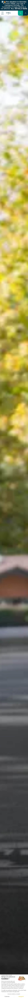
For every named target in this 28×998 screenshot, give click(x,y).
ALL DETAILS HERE (19, 9)
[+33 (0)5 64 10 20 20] (20, 13)
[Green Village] (8, 13)
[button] (25, 13)
